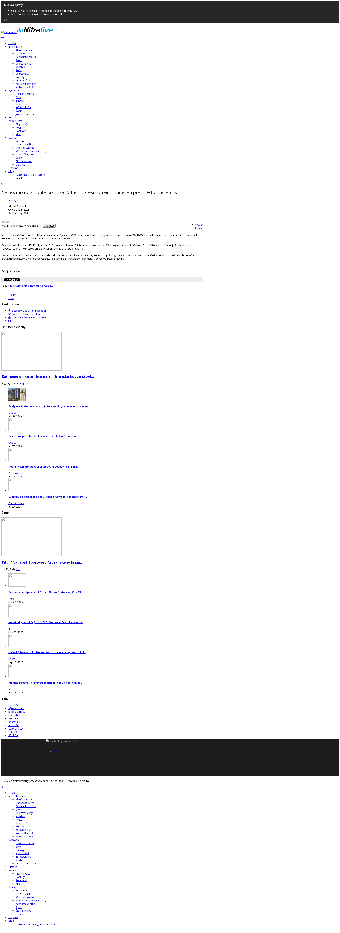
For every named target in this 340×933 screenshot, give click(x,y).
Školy (19, 60)
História (12, 117)
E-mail (198, 228)
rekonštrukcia (17, 715)
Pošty (19, 70)
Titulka (12, 43)
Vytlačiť (199, 224)
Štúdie (19, 110)
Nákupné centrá (25, 94)
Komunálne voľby (26, 83)
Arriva (13, 725)
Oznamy (20, 164)
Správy (12, 137)
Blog (11, 171)
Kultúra (20, 141)
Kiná (18, 134)
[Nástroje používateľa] (189, 219)
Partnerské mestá (26, 56)
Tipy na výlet (23, 124)
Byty (18, 97)
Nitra (11, 285)
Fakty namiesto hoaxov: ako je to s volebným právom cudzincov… (49, 406)
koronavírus (22, 285)
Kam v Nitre (15, 120)
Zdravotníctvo (24, 80)
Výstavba (13, 90)
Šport (19, 158)
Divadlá (27, 144)
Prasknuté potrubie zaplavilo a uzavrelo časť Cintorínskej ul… (47, 436)
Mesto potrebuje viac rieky (31, 151)
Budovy (20, 100)
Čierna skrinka (24, 161)
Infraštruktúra (23, 107)
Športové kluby (24, 63)
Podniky (20, 127)
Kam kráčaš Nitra (25, 154)
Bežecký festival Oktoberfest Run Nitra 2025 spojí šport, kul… (47, 652)
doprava (14, 722)
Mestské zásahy (25, 147)
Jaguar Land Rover (26, 114)
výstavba (16, 708)
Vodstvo (20, 67)
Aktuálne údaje (24, 50)
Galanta (48, 285)
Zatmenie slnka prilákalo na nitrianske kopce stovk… (48, 376)
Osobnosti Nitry (25, 53)
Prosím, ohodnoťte (12, 225)
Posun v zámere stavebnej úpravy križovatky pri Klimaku (43, 466)
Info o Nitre (15, 46)
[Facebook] (53, 748)
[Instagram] (9, 320)
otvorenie (15, 728)
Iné (18, 569)
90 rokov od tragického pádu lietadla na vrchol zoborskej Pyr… (47, 496)
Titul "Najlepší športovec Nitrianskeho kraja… (42, 562)
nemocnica (36, 285)
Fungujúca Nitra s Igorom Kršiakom (36, 924)
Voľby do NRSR (24, 87)
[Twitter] (54, 751)
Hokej (11, 598)
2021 (13, 735)
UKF (12, 732)
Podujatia (21, 131)
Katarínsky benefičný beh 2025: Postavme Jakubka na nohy (45, 622)
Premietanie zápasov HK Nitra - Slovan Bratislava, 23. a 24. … (46, 592)
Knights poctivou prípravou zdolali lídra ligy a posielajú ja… (45, 682)
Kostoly (20, 77)
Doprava (13, 168)
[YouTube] (54, 754)
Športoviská (22, 73)
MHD (13, 718)
